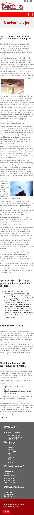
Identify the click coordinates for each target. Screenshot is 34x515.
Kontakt (10, 463)
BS (25, 1)
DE (31, 1)
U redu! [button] (6, 511)
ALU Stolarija (12, 451)
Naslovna (11, 447)
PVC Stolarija (12, 449)
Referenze (11, 457)
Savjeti (10, 459)
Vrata (9, 453)
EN (28, 1)
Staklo (10, 455)
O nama (10, 461)
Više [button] (17, 507)
